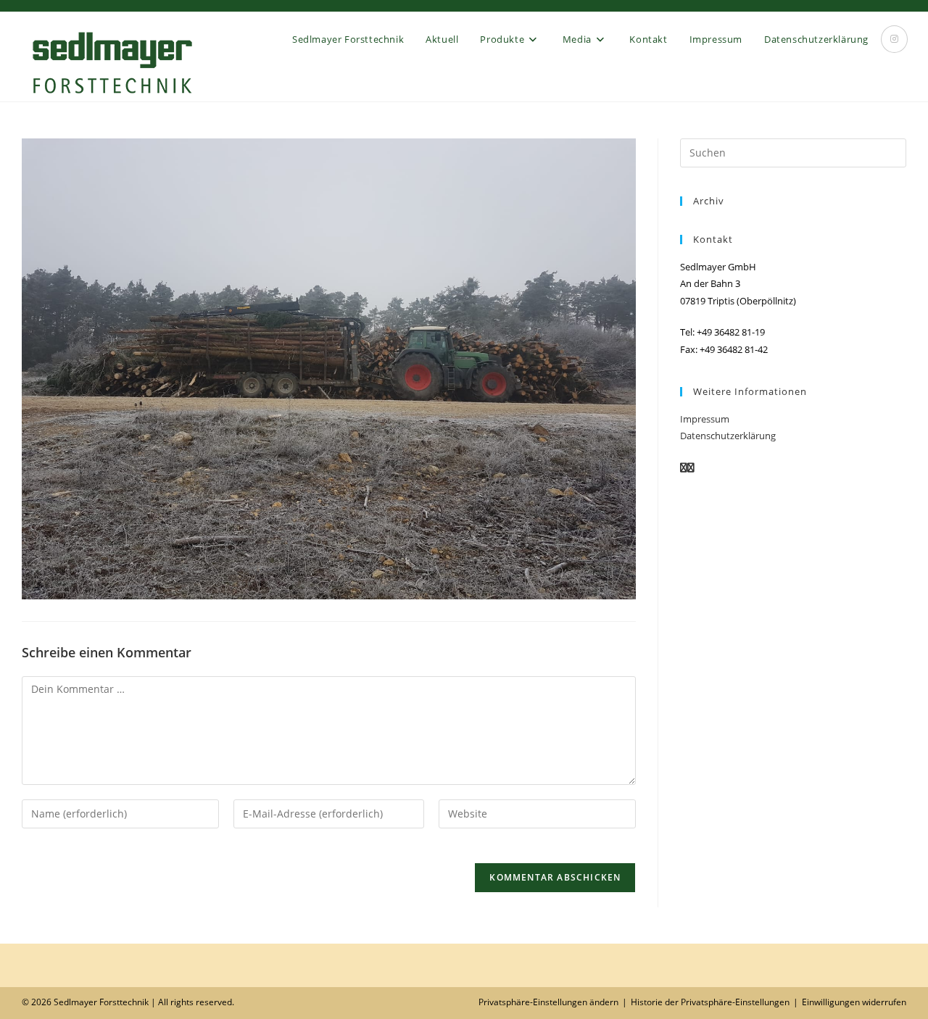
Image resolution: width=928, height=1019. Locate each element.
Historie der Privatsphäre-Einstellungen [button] (710, 1002)
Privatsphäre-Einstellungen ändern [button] (548, 1002)
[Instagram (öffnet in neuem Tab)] (894, 39)
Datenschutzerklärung (728, 435)
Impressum (704, 418)
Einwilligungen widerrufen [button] (854, 1002)
